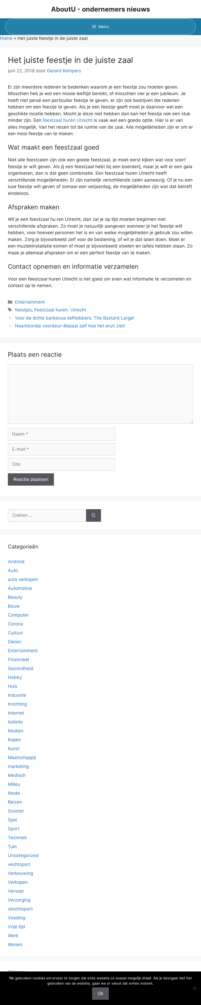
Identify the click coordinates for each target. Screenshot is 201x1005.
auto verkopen (23, 579)
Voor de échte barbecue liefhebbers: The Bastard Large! (74, 318)
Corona (15, 624)
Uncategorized (23, 855)
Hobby (15, 677)
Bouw (14, 606)
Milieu (14, 784)
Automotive (20, 588)
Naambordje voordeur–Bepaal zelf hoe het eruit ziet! (70, 325)
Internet (16, 713)
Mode (14, 793)
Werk (13, 935)
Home (6, 38)
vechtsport (19, 864)
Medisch (17, 775)
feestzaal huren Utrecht (67, 120)
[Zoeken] (93, 515)
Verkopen (18, 882)
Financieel (18, 659)
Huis (12, 686)
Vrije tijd (16, 926)
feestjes (23, 309)
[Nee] (194, 988)
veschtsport (20, 908)
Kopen (14, 739)
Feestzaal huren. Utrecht (60, 309)
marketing (18, 766)
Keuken (15, 730)
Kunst (14, 748)
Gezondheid (21, 668)
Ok (100, 993)
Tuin (12, 846)
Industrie (17, 695)
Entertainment (30, 302)
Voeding (16, 917)
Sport (13, 828)
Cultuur (15, 632)
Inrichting (17, 704)
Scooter (16, 811)
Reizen (15, 802)
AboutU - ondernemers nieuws (100, 9)
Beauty (15, 597)
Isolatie (15, 721)
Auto (13, 570)
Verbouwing (20, 873)
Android (16, 561)
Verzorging (19, 900)
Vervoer (16, 891)
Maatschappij (22, 757)
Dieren (14, 641)
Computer (18, 615)
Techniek (17, 837)
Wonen (15, 944)
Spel (12, 819)
